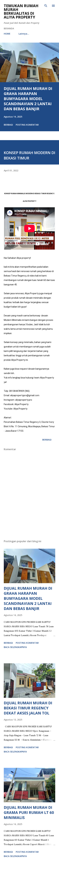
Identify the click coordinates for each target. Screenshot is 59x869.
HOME (7, 33)
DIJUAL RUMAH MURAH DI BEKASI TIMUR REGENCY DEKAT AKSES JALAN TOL (28, 708)
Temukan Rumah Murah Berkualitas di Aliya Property (21, 11)
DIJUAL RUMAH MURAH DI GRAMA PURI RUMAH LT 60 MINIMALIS (29, 812)
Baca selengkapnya (15, 647)
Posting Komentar (27, 124)
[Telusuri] (46, 6)
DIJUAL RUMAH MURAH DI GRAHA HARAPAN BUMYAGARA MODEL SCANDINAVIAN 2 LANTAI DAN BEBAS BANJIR (28, 98)
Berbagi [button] (8, 124)
